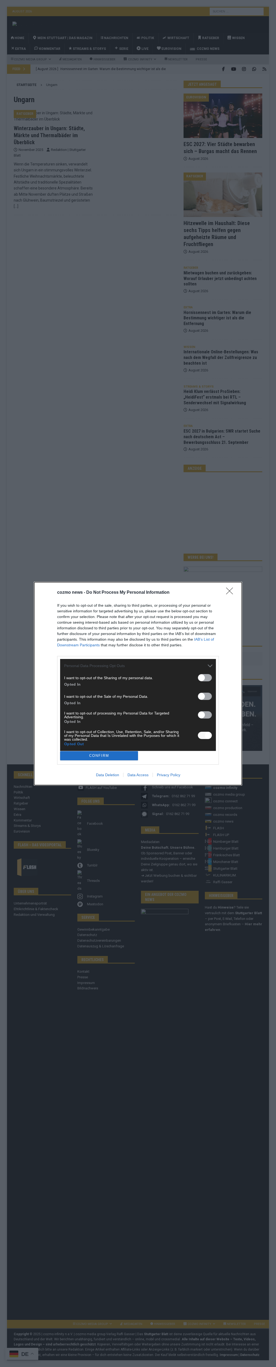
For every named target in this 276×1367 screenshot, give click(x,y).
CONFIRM (99, 756)
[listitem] (138, 666)
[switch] (205, 677)
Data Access (138, 775)
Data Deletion (107, 775)
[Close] (231, 593)
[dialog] (138, 683)
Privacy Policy (168, 775)
